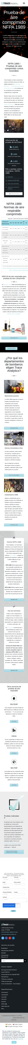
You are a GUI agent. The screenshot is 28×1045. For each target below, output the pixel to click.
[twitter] (2, 938)
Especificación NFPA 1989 (13, 180)
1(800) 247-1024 (14, 932)
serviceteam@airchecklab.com (8, 934)
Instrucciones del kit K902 (13, 183)
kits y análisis (13, 555)
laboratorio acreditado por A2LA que (13, 843)
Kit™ (7, 284)
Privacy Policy (20, 1038)
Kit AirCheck (10, 176)
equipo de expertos (9, 104)
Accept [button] (14, 1042)
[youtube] (9, 938)
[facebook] (6, 938)
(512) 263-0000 (5, 932)
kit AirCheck (10, 627)
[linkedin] (13, 938)
